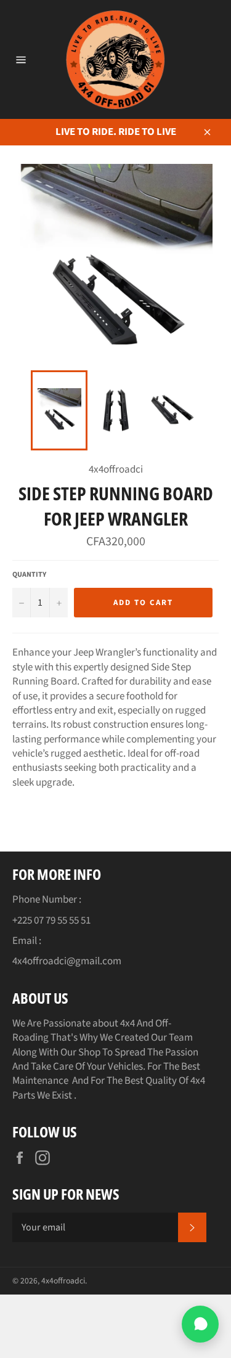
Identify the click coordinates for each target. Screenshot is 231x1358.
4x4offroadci (63, 1281)
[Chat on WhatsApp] (200, 1324)
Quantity (29, 575)
